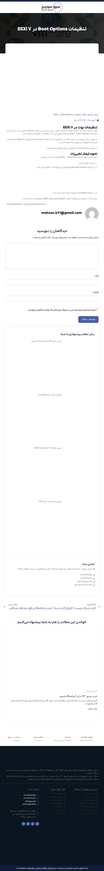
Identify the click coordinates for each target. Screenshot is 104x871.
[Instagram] (37, 824)
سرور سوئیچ (93, 114)
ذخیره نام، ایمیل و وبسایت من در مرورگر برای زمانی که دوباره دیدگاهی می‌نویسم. (62, 310)
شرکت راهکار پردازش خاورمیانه (40, 868)
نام (97, 275)
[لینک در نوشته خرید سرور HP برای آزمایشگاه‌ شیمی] (52, 637)
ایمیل (95, 292)
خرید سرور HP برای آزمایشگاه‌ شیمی (46, 341)
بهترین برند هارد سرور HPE (50, 501)
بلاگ (84, 114)
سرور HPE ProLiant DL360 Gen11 (47, 448)
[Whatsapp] (33, 824)
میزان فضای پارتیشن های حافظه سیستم (53, 198)
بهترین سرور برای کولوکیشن (49, 394)
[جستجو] (3, 7)
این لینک (62, 148)
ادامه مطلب (92, 709)
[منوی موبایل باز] (100, 7)
